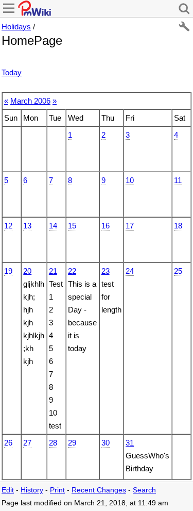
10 (130, 180)
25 (178, 271)
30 (105, 442)
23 (105, 271)
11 (178, 180)
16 (105, 225)
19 (8, 271)
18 (178, 225)
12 (8, 225)
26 (8, 442)
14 (53, 225)
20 (27, 271)
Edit (8, 490)
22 (72, 271)
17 (130, 225)
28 (53, 442)
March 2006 (30, 100)
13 (27, 225)
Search (144, 490)
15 (72, 225)
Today (12, 72)
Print (57, 490)
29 (72, 442)
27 (27, 442)
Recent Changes (99, 490)
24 (130, 271)
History (32, 490)
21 (53, 271)
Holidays (16, 26)
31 (130, 442)
